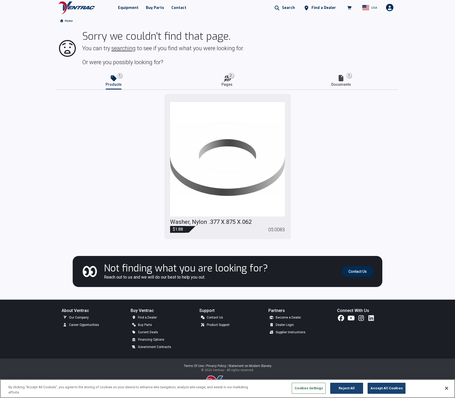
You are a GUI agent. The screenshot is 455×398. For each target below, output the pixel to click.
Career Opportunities (83, 325)
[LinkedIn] (371, 319)
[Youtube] (351, 319)
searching (123, 48)
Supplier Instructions (290, 332)
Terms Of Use (194, 366)
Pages (227, 84)
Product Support (218, 325)
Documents (341, 84)
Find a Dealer (147, 317)
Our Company (78, 317)
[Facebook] (341, 319)
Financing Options (150, 339)
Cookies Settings (309, 388)
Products (114, 84)
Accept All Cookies (386, 388)
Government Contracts (154, 347)
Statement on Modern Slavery (250, 366)
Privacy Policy (216, 366)
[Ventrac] (76, 7)
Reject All (347, 388)
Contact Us (214, 317)
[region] (227, 388)
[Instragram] (361, 319)
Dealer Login (284, 325)
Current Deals (147, 332)
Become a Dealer (288, 317)
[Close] (446, 388)
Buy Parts (144, 325)
